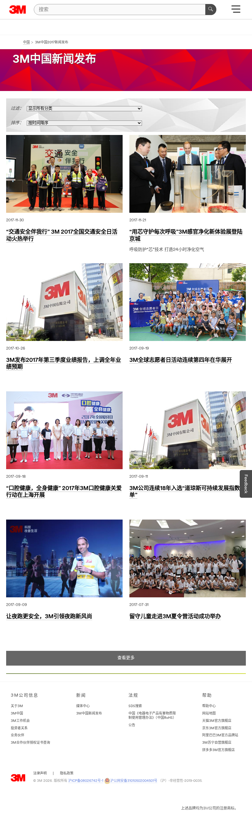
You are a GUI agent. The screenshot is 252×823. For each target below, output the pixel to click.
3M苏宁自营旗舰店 (216, 743)
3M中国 (17, 713)
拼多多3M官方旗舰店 (218, 750)
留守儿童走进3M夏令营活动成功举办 (175, 617)
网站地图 (209, 713)
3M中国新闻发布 (89, 713)
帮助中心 (209, 706)
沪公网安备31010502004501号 (133, 781)
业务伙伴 (17, 735)
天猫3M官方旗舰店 (216, 721)
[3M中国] (17, 9)
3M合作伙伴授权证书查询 (30, 743)
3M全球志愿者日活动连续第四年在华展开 (180, 360)
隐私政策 (66, 773)
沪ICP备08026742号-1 (85, 781)
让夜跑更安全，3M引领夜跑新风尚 (49, 617)
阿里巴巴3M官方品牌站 (220, 735)
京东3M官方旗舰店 (216, 728)
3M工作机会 (20, 721)
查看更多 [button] (126, 658)
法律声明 (40, 773)
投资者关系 (19, 728)
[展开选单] (235, 11)
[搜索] (210, 9)
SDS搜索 (135, 706)
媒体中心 (83, 706)
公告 (131, 725)
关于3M (17, 706)
